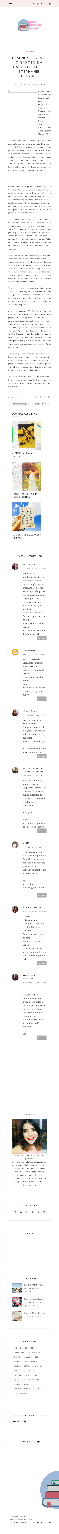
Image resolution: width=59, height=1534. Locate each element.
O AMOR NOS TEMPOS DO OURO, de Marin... (25, 495)
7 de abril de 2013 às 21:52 (34, 776)
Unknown (29, 650)
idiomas (17, 1357)
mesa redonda (31, 1361)
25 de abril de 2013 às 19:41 (34, 983)
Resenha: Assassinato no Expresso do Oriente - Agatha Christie (34, 1302)
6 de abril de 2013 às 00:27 (34, 568)
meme (35, 1375)
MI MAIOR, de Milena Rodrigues (22, 454)
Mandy (27, 843)
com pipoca (29, 1348)
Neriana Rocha (32, 907)
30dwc (16, 1370)
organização (19, 1379)
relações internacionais (24, 1388)
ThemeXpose (13, 1519)
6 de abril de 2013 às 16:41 (34, 654)
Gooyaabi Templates (20, 1522)
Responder (42, 638)
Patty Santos (31, 564)
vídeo (36, 1357)
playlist (27, 1357)
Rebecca (19, 84)
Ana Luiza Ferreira (29, 977)
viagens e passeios (21, 1393)
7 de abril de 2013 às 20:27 (34, 715)
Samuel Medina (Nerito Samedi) (33, 770)
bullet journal (29, 1370)
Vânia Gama (30, 711)
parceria (17, 1366)
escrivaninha (19, 1352)
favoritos (18, 1361)
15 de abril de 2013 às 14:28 (34, 911)
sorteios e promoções (33, 1366)
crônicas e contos (35, 1352)
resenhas (29, 51)
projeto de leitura (21, 1384)
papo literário (34, 1379)
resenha (18, 196)
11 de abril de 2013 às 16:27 (34, 847)
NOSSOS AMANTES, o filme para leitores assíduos (33, 1288)
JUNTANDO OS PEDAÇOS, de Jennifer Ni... (26, 536)
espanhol (17, 1375)
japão (27, 1375)
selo (39, 1388)
